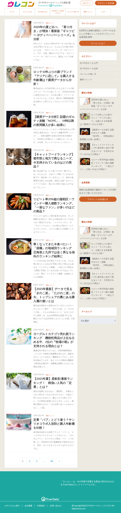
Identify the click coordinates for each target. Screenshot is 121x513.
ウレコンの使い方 (73, 12)
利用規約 (41, 505)
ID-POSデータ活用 (89, 68)
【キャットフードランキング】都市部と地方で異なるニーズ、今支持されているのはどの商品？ (97, 149)
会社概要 (28, 505)
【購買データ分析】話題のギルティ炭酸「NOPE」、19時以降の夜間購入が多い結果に (97, 134)
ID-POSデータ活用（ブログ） (58, 12)
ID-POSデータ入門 (89, 63)
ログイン (86, 3)
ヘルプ (103, 12)
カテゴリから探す (12, 505)
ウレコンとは (27, 12)
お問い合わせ (55, 505)
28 (51, 461)
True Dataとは (42, 12)
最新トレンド (88, 12)
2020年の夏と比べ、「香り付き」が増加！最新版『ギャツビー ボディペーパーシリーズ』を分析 (97, 104)
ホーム (12, 12)
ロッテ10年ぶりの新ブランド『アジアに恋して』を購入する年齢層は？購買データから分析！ (96, 119)
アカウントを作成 (106, 3)
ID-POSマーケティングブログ (98, 505)
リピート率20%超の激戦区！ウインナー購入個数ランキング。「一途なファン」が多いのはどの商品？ (97, 164)
